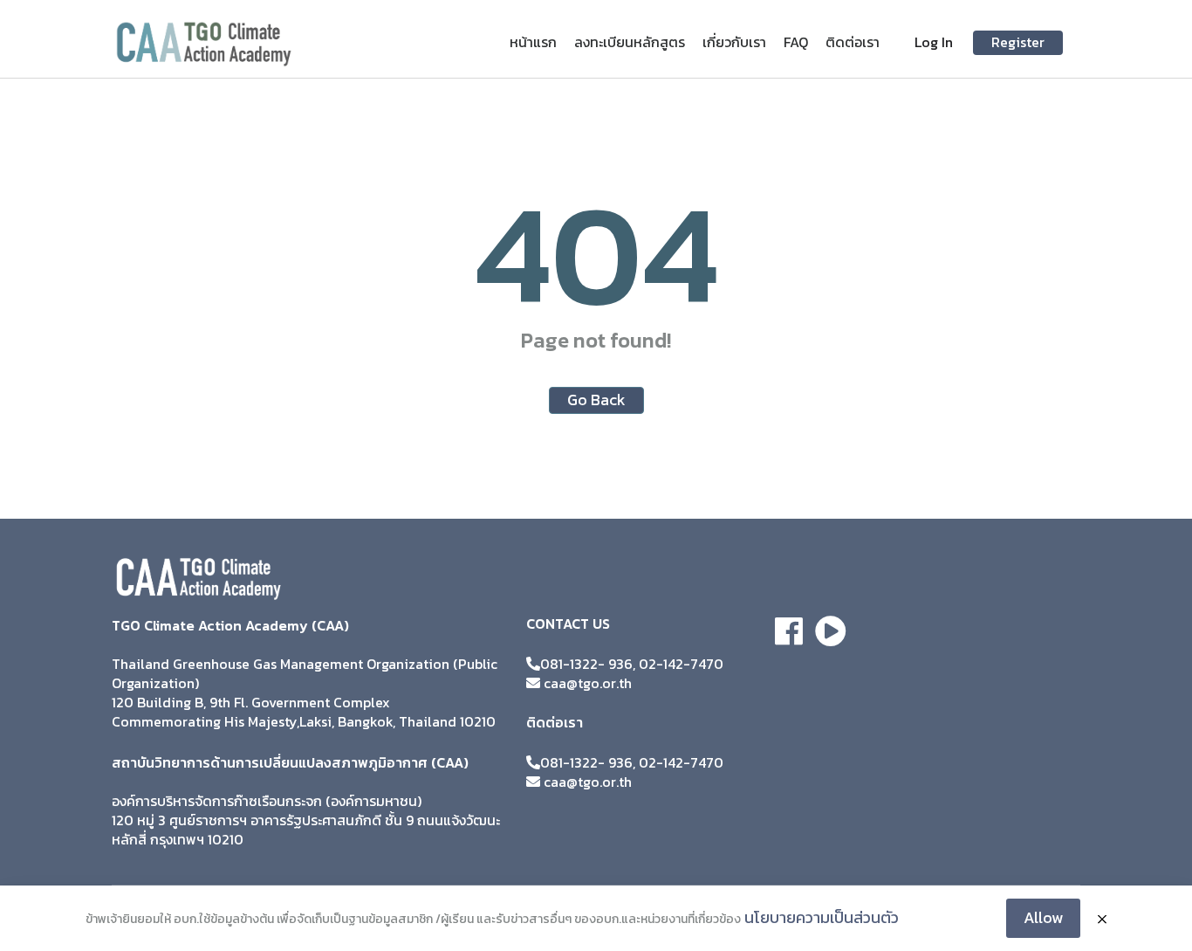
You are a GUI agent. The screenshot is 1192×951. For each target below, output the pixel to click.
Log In (934, 41)
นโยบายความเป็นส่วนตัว (821, 917)
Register (1018, 41)
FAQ (796, 41)
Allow (1043, 917)
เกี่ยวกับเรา (734, 41)
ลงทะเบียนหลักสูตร (629, 41)
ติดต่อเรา (852, 41)
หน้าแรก (533, 41)
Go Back (596, 399)
